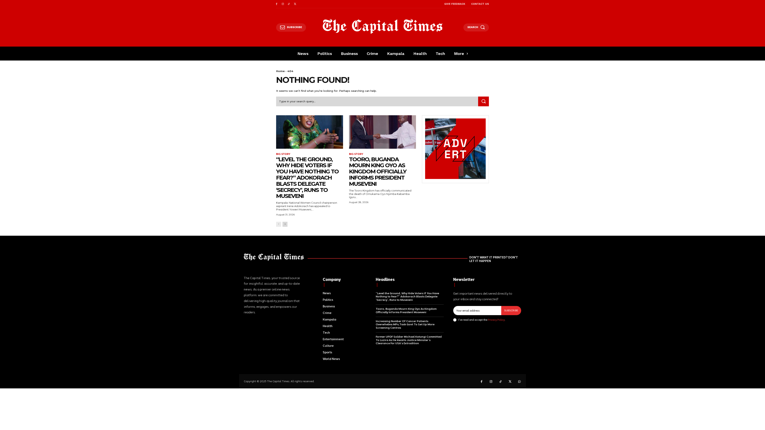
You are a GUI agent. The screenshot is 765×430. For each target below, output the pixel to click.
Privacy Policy (496, 319)
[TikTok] (289, 4)
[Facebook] (277, 4)
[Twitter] (295, 4)
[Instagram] (283, 4)
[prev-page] (278, 224)
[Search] (483, 101)
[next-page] (284, 224)
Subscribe (511, 310)
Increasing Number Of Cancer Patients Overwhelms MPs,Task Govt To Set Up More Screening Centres (405, 324)
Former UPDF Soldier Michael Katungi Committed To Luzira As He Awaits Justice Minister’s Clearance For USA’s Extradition (409, 340)
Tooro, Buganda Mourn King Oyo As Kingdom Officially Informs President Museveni (377, 171)
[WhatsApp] (519, 382)
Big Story (283, 154)
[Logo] (382, 26)
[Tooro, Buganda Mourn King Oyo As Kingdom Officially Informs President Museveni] (382, 132)
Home (280, 71)
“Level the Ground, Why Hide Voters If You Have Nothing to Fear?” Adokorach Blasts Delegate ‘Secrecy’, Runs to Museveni (307, 177)
